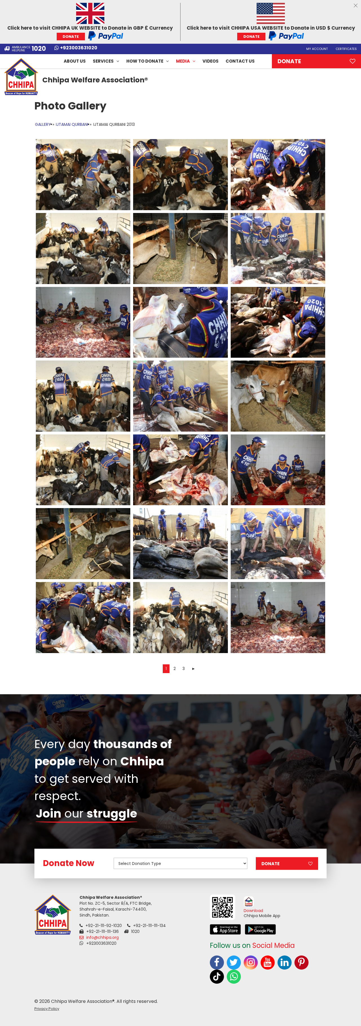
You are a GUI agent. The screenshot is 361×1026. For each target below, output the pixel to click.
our (86, 813)
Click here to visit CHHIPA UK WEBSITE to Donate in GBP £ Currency (90, 32)
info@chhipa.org (102, 937)
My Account (317, 49)
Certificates (346, 49)
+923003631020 (78, 48)
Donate (289, 61)
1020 (39, 49)
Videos (210, 61)
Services (103, 61)
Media (183, 61)
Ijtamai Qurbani (72, 124)
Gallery (43, 124)
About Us (75, 61)
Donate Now (68, 863)
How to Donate (144, 61)
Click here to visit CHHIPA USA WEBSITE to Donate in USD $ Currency (271, 32)
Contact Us (240, 61)
